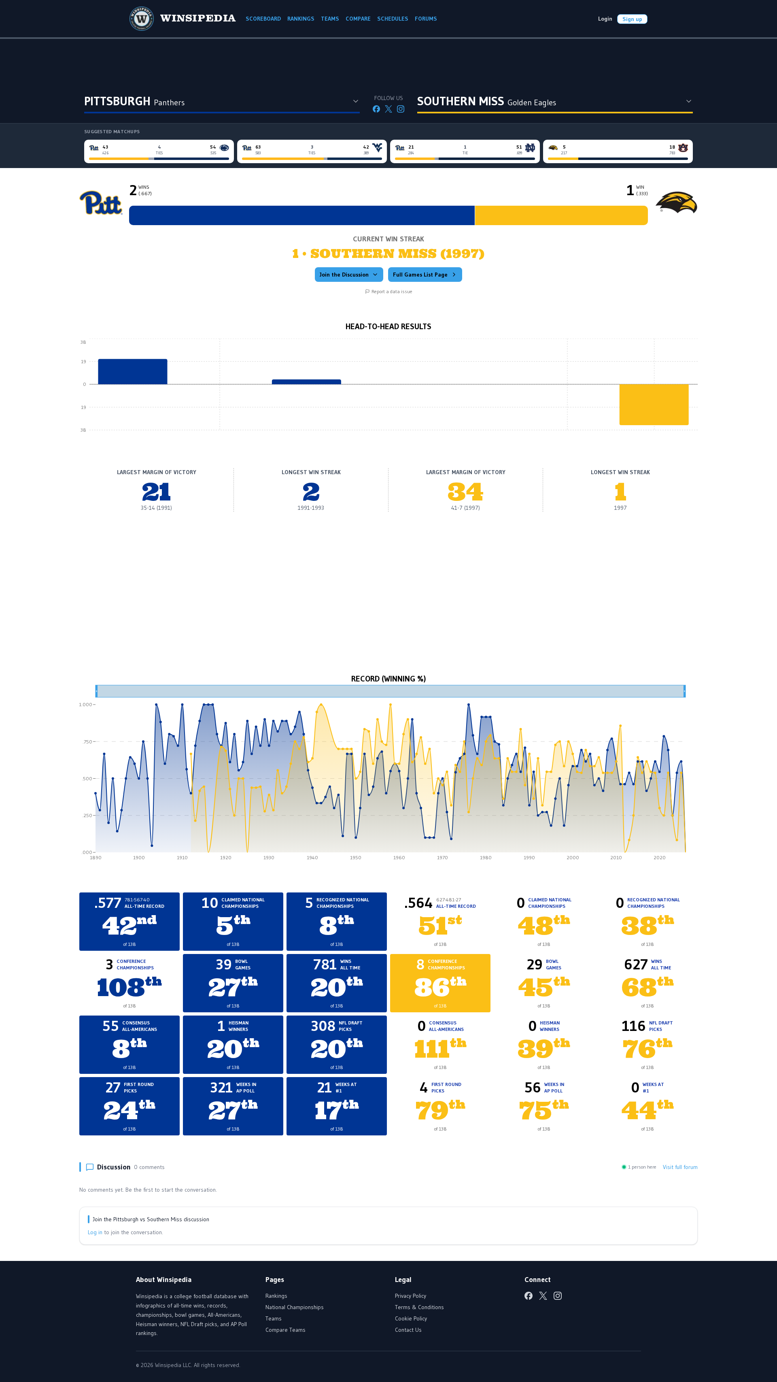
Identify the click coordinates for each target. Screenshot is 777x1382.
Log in (95, 1232)
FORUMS (426, 18)
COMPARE (358, 18)
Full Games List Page (420, 274)
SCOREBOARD (263, 18)
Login (605, 18)
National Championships (294, 1307)
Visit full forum (680, 1167)
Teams (273, 1318)
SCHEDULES (392, 18)
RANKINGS (300, 18)
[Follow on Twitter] (388, 109)
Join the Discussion (344, 274)
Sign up (632, 19)
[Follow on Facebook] (376, 109)
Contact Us (408, 1329)
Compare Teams (285, 1329)
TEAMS (330, 18)
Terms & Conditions (419, 1307)
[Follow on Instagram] (400, 109)
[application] (388, 390)
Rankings (276, 1295)
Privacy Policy (410, 1295)
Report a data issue (392, 291)
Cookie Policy (411, 1318)
